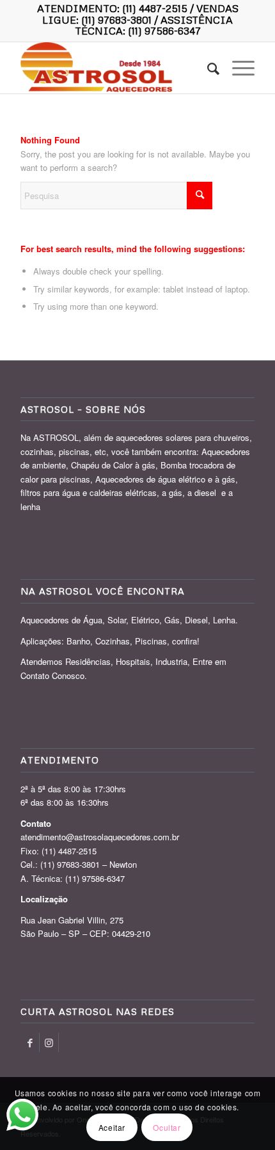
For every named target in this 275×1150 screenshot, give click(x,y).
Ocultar (166, 1127)
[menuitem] (206, 67)
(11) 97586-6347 (164, 30)
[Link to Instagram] (49, 1042)
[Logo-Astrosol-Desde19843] (113, 67)
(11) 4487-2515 (154, 8)
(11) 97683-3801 (116, 19)
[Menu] (237, 67)
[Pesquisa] (206, 67)
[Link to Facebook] (29, 1042)
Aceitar (111, 1127)
